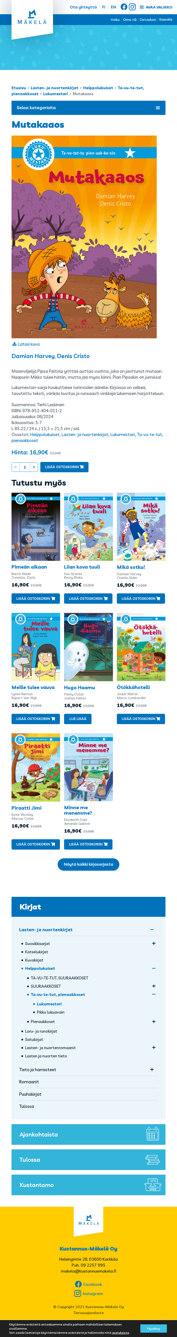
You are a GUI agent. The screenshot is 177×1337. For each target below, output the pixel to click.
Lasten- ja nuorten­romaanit (50, 1047)
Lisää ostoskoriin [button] (33, 598)
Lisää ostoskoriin (62, 467)
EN (113, 7)
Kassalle (165, 19)
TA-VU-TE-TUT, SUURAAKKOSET (59, 978)
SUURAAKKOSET (46, 986)
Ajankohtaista (39, 1134)
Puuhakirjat (30, 1094)
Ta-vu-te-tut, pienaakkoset (58, 994)
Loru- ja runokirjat (41, 1031)
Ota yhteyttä (83, 7)
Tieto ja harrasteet (37, 1069)
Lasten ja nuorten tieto (46, 1055)
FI (104, 7)
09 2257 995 (93, 1265)
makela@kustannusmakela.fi (88, 1271)
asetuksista (120, 1332)
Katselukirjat (36, 951)
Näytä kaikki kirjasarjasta (88, 864)
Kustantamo (37, 1184)
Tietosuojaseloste (88, 1312)
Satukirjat (34, 1039)
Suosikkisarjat (37, 943)
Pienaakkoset (43, 1021)
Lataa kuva (29, 344)
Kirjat (30, 906)
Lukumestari (55, 93)
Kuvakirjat (34, 960)
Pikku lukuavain (51, 1012)
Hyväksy (153, 1328)
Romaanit (29, 1081)
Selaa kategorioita (36, 107)
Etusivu (19, 87)
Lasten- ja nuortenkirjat (54, 87)
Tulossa (26, 1106)
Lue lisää (77, 719)
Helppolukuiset (98, 87)
